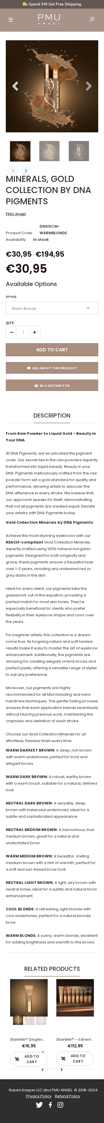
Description (52, 415)
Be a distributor (55, 385)
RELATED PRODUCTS (52, 969)
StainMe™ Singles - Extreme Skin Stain (45, 1039)
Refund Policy (67, 1096)
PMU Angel (16, 214)
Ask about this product (54, 368)
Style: (11, 296)
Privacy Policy (38, 1096)
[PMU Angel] (49, 20)
